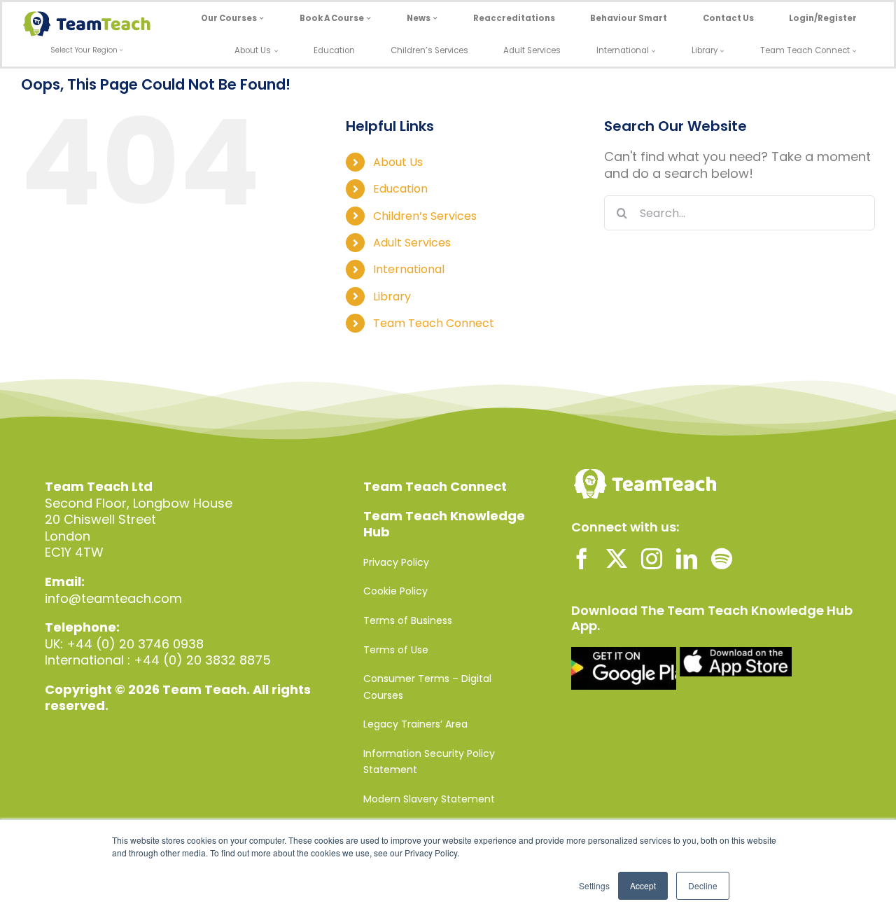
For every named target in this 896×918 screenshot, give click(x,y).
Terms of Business (407, 620)
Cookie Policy (395, 591)
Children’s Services (425, 216)
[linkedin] (686, 558)
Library (392, 296)
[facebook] (581, 558)
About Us (398, 162)
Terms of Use (395, 650)
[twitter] (616, 558)
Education (400, 189)
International (408, 269)
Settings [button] (594, 885)
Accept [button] (643, 885)
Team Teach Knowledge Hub (444, 524)
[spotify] (721, 558)
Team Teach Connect (433, 323)
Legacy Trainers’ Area (415, 724)
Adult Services (412, 243)
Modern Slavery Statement (429, 799)
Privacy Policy (396, 562)
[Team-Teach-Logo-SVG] (86, 17)
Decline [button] (703, 885)
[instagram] (651, 558)
